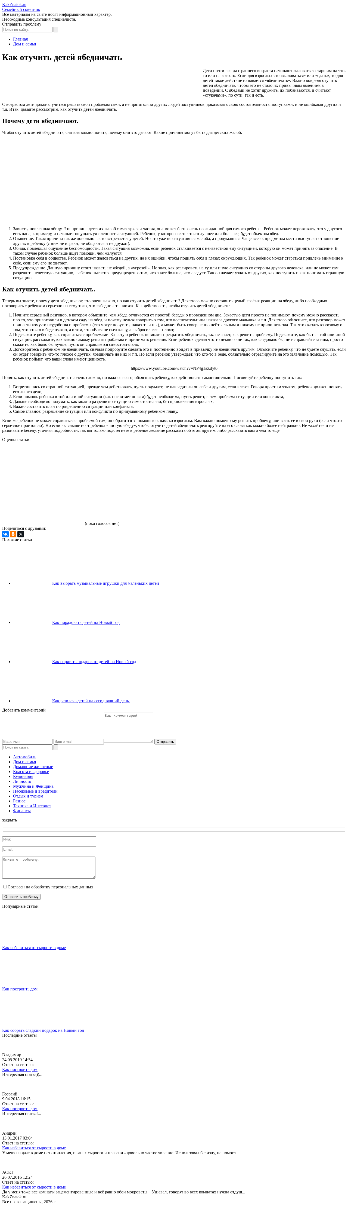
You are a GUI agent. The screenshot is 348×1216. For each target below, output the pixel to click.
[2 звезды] (124, 462)
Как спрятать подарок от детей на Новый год (94, 661)
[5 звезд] (43, 504)
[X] (20, 534)
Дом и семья (24, 761)
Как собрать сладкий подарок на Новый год (43, 1030)
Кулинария (23, 776)
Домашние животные (33, 766)
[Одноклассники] (13, 534)
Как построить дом (20, 989)
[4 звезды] (287, 462)
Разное (19, 801)
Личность (22, 781)
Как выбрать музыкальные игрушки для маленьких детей (105, 583)
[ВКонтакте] (5, 534)
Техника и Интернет (32, 806)
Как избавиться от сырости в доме (34, 947)
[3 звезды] (206, 462)
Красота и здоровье (31, 771)
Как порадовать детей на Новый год (86, 622)
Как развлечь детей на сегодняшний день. (91, 700)
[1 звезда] (43, 462)
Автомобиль (24, 757)
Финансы (22, 810)
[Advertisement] (101, 83)
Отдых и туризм (28, 796)
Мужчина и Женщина (33, 786)
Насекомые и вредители (35, 791)
